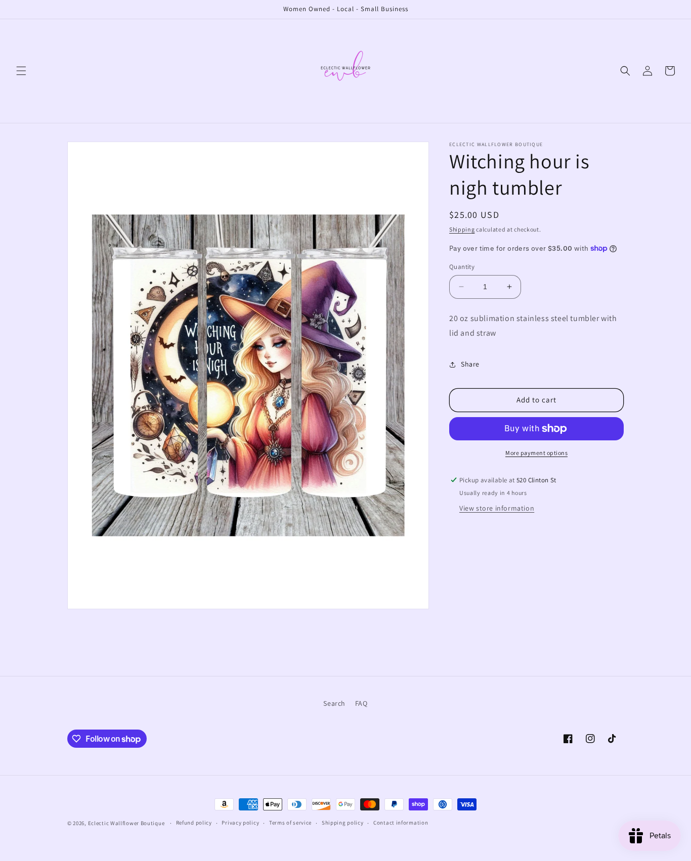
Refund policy (194, 823)
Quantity (461, 266)
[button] (21, 71)
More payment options (536, 453)
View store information (496, 508)
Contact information (400, 823)
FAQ (361, 703)
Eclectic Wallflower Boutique (126, 823)
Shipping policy (343, 823)
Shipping (462, 229)
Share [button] (470, 364)
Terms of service (290, 823)
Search (334, 703)
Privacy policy (240, 823)
